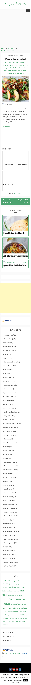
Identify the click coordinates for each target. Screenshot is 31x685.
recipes (15, 608)
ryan (22, 55)
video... (16, 621)
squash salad (8, 527)
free (3, 587)
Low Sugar (7, 446)
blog (3, 656)
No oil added (8, 477)
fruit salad (7, 389)
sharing (13, 615)
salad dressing (9, 508)
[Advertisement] (15, 29)
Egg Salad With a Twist (23, 201)
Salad (21, 608)
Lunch (12, 604)
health (6, 587)
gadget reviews (9, 393)
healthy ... (12, 587)
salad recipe (23, 611)
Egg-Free (9, 65)
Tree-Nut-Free (8, 539)
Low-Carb (17, 193)
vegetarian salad (9, 558)
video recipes (8, 562)
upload (17, 615)
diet (11, 584)
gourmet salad (9, 400)
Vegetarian (7, 554)
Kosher (6, 439)
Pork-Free (7, 500)
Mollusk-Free (17, 68)
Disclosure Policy (10, 632)
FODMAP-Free (8, 385)
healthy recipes (21, 587)
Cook (24, 581)
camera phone (14, 581)
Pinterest (17, 669)
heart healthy (8, 408)
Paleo (24, 68)
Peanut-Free (7, 70)
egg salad (7, 373)
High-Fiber (7, 416)
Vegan (6, 547)
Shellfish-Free (9, 516)
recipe (8, 608)
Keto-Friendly (8, 427)
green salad (8, 404)
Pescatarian (8, 497)
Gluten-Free (24, 65)
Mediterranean (9, 466)
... (2, 581)
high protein (11, 595)
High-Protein (8, 420)
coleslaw (7, 354)
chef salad (7, 343)
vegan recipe (8, 618)
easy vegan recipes (19, 584)
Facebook (10, 669)
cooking (7, 358)
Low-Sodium (8, 458)
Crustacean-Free (17, 62)
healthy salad (6, 591)
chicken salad (8, 346)
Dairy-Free (7, 366)
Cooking (6, 584)
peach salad (8, 489)
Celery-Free (7, 62)
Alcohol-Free (8, 335)
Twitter (20, 669)
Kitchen (20, 595)
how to (16, 595)
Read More (6, 126)
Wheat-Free (20, 73)
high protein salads (10, 412)
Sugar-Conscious (9, 531)
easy (13, 584)
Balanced (7, 581)
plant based (17, 604)
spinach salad (8, 523)
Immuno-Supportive (11, 423)
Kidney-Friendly (9, 431)
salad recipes (6, 615)
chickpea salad (9, 350)
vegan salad (8, 550)
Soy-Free (13, 73)
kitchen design (9, 435)
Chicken (20, 581)
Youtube (13, 669)
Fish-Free (16, 65)
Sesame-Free (16, 70)
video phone (22, 621)
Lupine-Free (9, 68)
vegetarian (10, 621)
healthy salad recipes (14, 591)
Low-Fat (6, 454)
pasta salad (8, 485)
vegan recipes (17, 618)
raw (22, 604)
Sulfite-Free (8, 535)
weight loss (5, 624)
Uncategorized (9, 543)
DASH (6, 370)
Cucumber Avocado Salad (7, 201)
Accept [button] (25, 680)
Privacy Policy (9, 636)
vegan (22, 615)
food (25, 584)
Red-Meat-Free (9, 504)
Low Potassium (9, 443)
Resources (7, 640)
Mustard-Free (8, 473)
